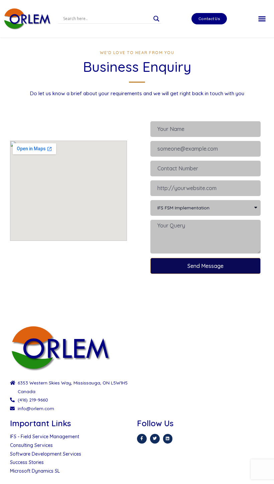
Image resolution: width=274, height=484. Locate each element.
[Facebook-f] (142, 439)
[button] (209, 18)
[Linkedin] (168, 439)
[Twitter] (155, 439)
